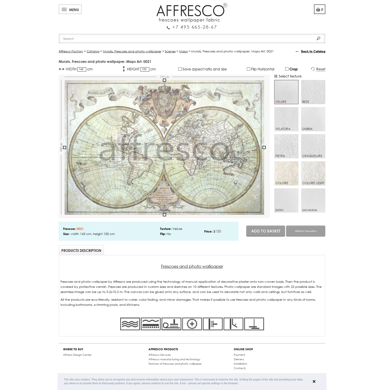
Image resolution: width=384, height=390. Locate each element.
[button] (239, 383)
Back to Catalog (313, 51)
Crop (293, 69)
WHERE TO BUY (73, 349)
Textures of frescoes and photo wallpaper (175, 364)
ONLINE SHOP (243, 349)
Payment (239, 355)
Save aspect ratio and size (204, 69)
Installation (240, 364)
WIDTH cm (79, 69)
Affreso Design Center (77, 355)
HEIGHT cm (141, 69)
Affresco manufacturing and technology (174, 359)
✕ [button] (314, 381)
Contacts (240, 368)
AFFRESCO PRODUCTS (163, 349)
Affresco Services (159, 355)
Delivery (239, 359)
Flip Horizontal (262, 69)
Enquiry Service (192, 25)
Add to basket (265, 231)
